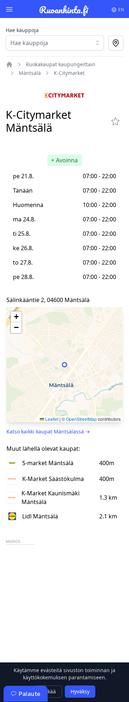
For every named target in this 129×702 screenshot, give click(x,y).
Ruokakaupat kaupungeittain (60, 64)
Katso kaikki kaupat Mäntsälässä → (48, 431)
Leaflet (51, 419)
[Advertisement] (64, 611)
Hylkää (48, 691)
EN (121, 9)
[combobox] (55, 42)
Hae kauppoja (22, 30)
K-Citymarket (69, 72)
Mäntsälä (30, 72)
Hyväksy (80, 691)
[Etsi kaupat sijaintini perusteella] (115, 42)
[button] (16, 316)
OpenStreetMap (81, 419)
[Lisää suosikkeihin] (115, 121)
